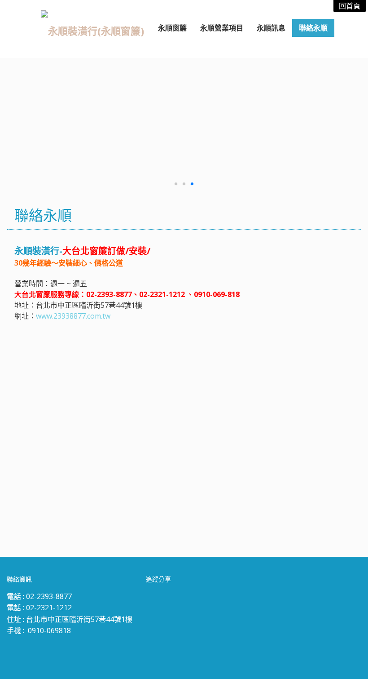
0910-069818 (49, 630)
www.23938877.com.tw (73, 316)
